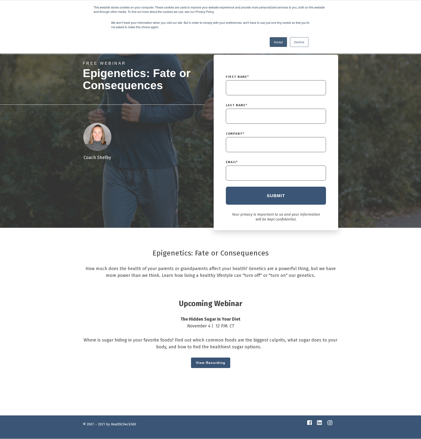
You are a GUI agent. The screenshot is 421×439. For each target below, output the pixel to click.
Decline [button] (299, 42)
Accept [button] (278, 42)
